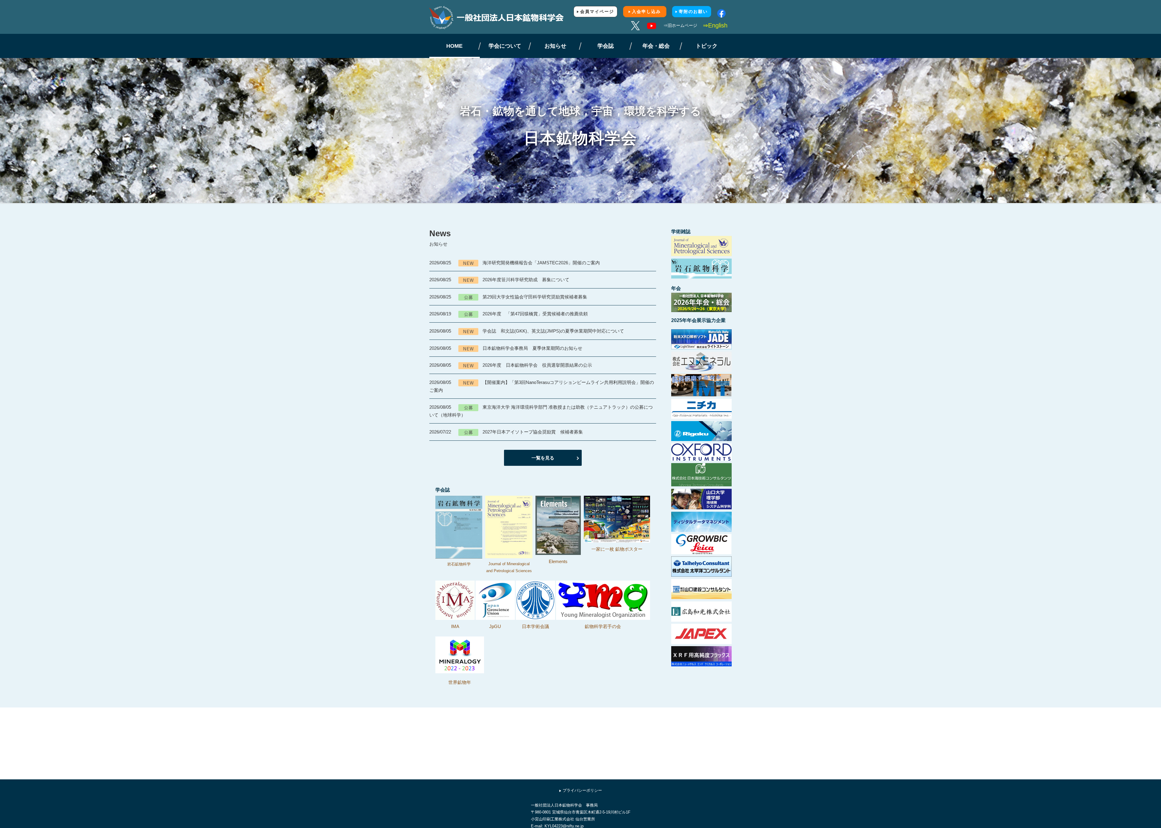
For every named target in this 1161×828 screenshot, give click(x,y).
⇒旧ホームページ (680, 25)
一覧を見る (543, 457)
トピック (706, 46)
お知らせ (555, 46)
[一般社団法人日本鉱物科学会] (504, 17)
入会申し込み (646, 11)
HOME (454, 46)
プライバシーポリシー (582, 790)
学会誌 (605, 46)
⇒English (715, 25)
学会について (505, 46)
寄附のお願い (693, 11)
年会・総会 (656, 46)
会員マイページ (597, 11)
